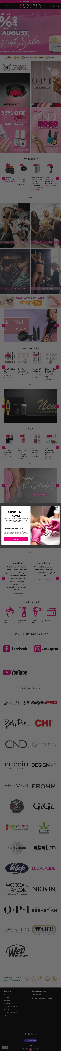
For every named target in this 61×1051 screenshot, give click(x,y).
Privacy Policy (21, 533)
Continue (16, 539)
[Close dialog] (57, 507)
